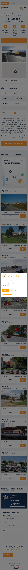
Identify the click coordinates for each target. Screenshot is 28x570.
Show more (13, 290)
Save (5, 290)
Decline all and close (7, 294)
